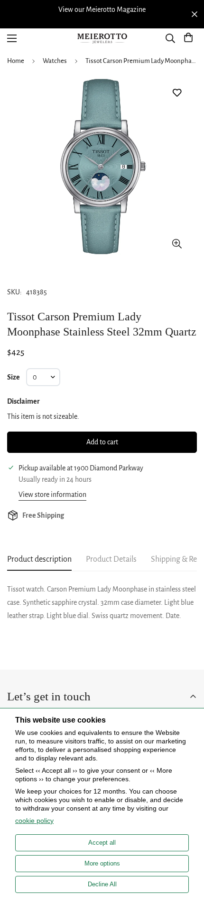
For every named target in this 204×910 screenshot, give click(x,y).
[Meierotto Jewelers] (102, 38)
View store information (52, 494)
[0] (188, 38)
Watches (55, 60)
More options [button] (102, 863)
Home (15, 60)
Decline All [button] (102, 884)
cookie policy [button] (34, 820)
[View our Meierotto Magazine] (102, 9)
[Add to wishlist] (176, 93)
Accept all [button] (102, 842)
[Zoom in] (176, 243)
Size (13, 377)
